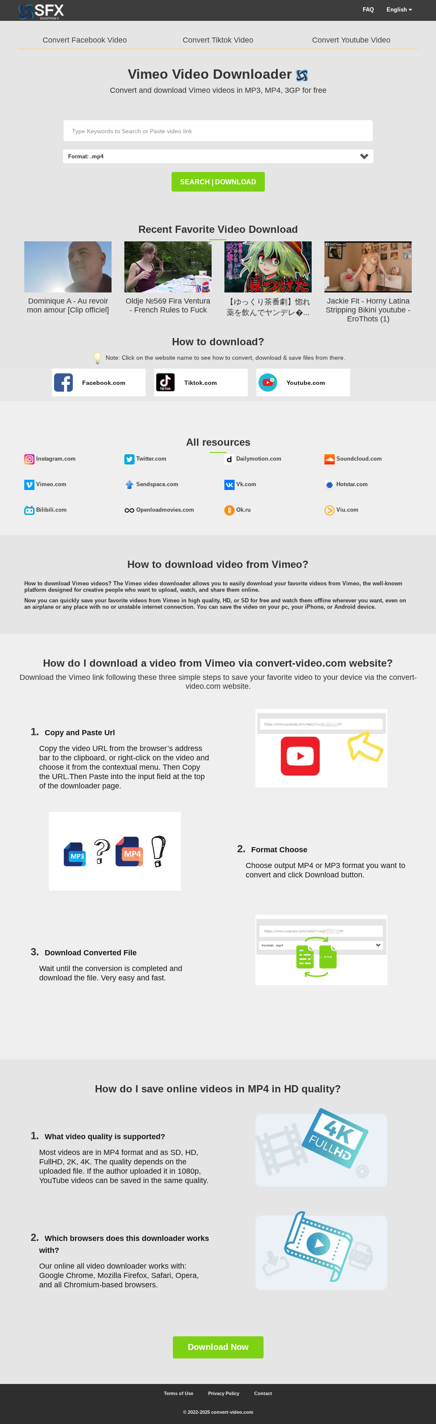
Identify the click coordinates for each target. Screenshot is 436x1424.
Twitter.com (150, 459)
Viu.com (347, 510)
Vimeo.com (50, 484)
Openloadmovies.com (164, 510)
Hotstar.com (351, 484)
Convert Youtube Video (351, 40)
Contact (263, 1393)
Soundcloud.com (358, 459)
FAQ (368, 9)
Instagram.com (55, 459)
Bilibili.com (50, 510)
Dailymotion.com (258, 459)
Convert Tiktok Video (218, 40)
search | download (218, 182)
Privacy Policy (223, 1393)
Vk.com (245, 484)
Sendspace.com (156, 484)
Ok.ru (243, 510)
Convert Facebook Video (85, 40)
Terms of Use (178, 1393)
